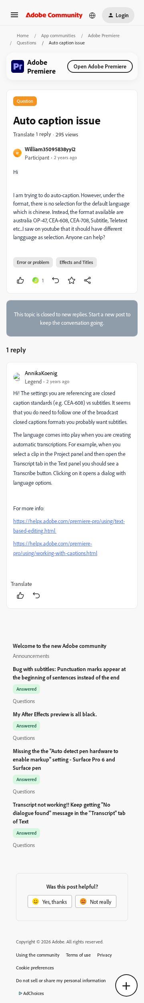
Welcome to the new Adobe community (59, 645)
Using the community (38, 955)
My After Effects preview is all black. (55, 714)
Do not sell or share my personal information (61, 980)
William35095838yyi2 (50, 149)
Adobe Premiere (104, 35)
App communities (58, 35)
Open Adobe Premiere (100, 66)
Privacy (104, 955)
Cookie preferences (35, 968)
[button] (14, 17)
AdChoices (33, 993)
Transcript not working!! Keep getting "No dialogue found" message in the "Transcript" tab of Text (69, 813)
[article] (72, 485)
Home (23, 35)
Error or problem (33, 262)
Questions (26, 43)
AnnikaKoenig (41, 373)
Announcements (31, 655)
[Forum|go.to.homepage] (54, 15)
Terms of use (78, 955)
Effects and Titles (76, 262)
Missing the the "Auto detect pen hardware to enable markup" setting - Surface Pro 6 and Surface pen (65, 759)
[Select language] (92, 15)
